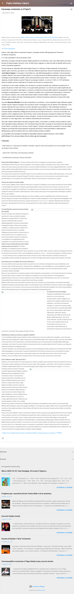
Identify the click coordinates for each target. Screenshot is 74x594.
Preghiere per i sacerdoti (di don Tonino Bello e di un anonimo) (26, 494)
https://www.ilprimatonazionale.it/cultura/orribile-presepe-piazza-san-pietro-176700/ (32, 433)
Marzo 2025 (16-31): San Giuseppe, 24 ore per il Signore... (24, 471)
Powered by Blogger (38, 586)
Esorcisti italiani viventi (11, 516)
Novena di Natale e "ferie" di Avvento (16, 539)
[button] (71, 9)
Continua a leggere (64, 487)
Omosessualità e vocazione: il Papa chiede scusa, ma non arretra (27, 561)
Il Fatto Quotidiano (9, 48)
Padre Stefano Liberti (17, 3)
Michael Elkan (42, 590)
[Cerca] (71, 4)
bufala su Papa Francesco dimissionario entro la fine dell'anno (39, 37)
